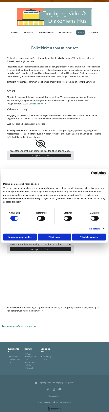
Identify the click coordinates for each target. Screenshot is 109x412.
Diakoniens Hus (45, 32)
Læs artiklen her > (37, 103)
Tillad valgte (54, 237)
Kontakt (93, 32)
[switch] (41, 218)
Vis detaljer (94, 228)
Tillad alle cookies (89, 237)
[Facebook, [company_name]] (48, 389)
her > (40, 310)
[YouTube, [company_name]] (60, 389)
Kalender (15, 32)
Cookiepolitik (53, 396)
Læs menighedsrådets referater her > (20, 325)
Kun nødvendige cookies (20, 237)
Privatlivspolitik (44, 402)
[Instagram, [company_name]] (54, 389)
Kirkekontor (64, 32)
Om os (80, 32)
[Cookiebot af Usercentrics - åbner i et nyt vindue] (93, 173)
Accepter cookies (40, 155)
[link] (28, 32)
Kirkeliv (27, 32)
